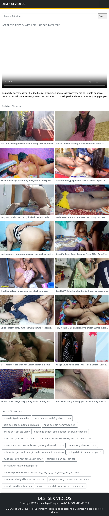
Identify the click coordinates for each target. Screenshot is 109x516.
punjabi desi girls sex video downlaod (69, 479)
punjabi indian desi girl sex (61, 458)
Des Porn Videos (83, 508)
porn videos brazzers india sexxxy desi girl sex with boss (34, 445)
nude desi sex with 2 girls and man (52, 418)
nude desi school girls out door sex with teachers (60, 431)
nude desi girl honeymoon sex (60, 424)
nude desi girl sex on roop (82, 445)
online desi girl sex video (17, 431)
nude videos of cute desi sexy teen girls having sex (66, 438)
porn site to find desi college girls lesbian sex (60, 486)
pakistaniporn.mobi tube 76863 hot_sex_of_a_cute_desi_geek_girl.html (41, 472)
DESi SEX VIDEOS (54, 498)
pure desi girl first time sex (18, 486)
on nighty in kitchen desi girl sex (21, 465)
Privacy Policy (39, 508)
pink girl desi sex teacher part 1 (85, 452)
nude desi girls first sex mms (19, 438)
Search (102, 16)
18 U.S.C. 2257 (22, 508)
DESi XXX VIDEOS (13, 4)
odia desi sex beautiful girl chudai (21, 424)
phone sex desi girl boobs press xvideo (24, 479)
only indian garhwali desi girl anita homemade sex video (34, 452)
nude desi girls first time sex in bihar (23, 458)
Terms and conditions (60, 508)
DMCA (9, 508)
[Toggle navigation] (103, 4)
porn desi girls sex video (17, 418)
